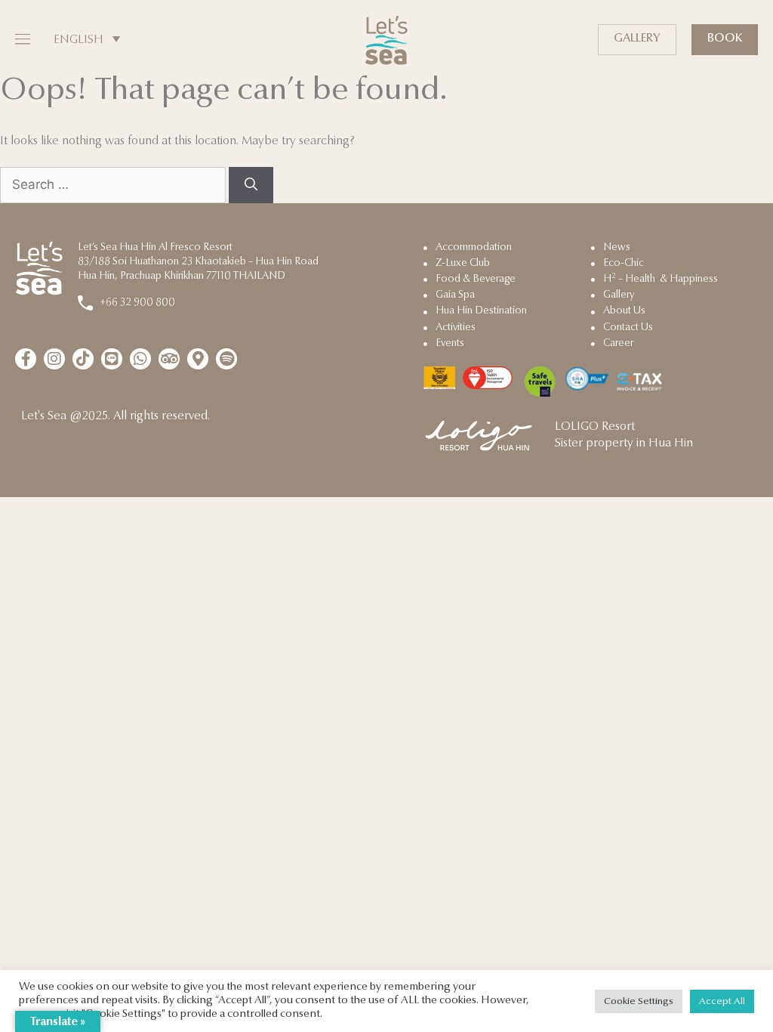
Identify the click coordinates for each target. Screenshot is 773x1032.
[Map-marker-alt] (197, 358)
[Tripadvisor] (169, 358)
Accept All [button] (722, 1001)
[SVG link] (386, 40)
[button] (20, 40)
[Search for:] (114, 186)
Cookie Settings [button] (638, 1001)
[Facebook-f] (25, 358)
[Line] (111, 358)
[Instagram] (54, 358)
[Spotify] (226, 358)
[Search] (251, 185)
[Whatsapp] (140, 358)
